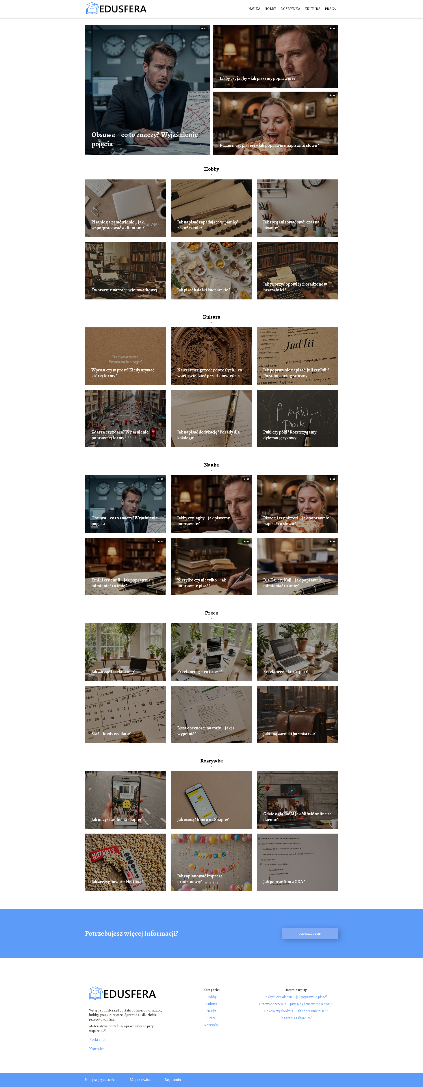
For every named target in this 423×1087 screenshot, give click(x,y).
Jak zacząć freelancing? (113, 672)
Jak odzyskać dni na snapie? (116, 820)
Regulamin (173, 1079)
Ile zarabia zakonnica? (296, 1018)
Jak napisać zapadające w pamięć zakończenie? (207, 225)
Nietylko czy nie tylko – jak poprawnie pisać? (201, 583)
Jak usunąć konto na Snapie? (203, 820)
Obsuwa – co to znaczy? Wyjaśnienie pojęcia (144, 139)
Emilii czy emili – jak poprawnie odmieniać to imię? (121, 583)
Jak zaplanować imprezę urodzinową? (200, 879)
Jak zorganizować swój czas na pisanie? (291, 225)
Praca (330, 8)
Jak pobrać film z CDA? (284, 882)
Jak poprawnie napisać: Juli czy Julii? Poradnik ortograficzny (296, 373)
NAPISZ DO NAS (310, 934)
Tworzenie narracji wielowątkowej (124, 290)
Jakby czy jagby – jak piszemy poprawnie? (257, 78)
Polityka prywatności (100, 1079)
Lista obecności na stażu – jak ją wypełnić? (206, 731)
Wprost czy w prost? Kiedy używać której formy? (122, 373)
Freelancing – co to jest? (199, 672)
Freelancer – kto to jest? (285, 672)
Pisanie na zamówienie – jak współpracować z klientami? (118, 225)
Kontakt (96, 1049)
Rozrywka (290, 8)
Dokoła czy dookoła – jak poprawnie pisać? (296, 1011)
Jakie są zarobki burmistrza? (289, 734)
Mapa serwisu (140, 1079)
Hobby (270, 8)
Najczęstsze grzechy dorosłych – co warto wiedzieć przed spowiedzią (209, 373)
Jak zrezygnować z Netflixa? (117, 882)
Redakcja (97, 1040)
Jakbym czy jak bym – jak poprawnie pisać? (296, 997)
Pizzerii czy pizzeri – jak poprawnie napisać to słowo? (269, 145)
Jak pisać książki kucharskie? (203, 290)
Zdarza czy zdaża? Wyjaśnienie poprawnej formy (119, 435)
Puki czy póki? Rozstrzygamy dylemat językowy (289, 435)
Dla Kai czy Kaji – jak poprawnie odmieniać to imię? (292, 583)
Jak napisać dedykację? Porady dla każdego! (208, 435)
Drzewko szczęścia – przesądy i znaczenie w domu (296, 1004)
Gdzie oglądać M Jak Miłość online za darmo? (297, 817)
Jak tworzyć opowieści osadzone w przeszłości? (295, 287)
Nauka (254, 8)
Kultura (313, 8)
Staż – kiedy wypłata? (111, 734)
